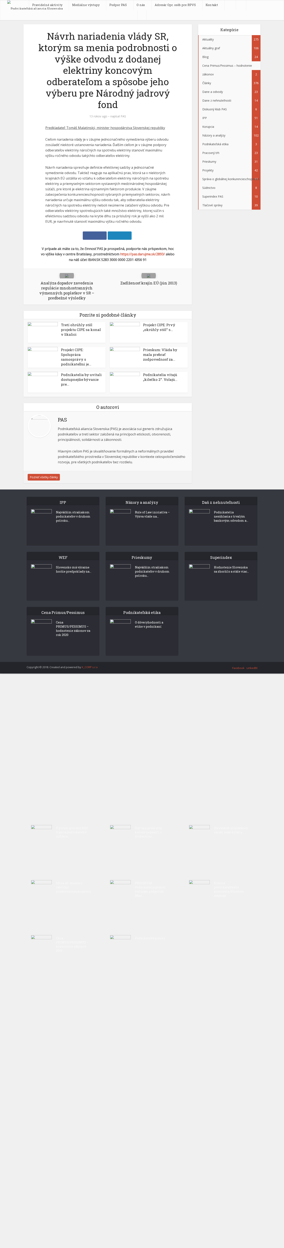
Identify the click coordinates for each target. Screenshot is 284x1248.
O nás (141, 5)
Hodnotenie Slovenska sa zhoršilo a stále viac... (231, 569)
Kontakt (212, 5)
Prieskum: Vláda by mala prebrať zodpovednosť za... (160, 354)
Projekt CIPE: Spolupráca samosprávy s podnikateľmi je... (76, 356)
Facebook (238, 668)
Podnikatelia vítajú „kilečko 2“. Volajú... (160, 377)
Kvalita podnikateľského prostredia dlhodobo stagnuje (229, 889)
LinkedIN (252, 668)
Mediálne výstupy (86, 5)
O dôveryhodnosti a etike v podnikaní (149, 624)
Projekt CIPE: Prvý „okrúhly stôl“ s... (159, 327)
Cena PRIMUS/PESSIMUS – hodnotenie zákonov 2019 (72, 944)
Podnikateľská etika (150, 938)
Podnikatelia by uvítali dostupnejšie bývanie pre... (81, 379)
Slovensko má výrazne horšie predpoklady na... (73, 569)
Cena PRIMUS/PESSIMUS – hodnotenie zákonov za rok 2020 (73, 628)
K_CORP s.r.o (90, 667)
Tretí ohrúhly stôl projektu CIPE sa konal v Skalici (81, 329)
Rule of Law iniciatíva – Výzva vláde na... (152, 514)
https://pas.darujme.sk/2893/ (142, 254)
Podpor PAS (118, 5)
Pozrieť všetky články (44, 477)
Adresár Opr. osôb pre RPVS (175, 5)
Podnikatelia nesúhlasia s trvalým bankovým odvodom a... (231, 516)
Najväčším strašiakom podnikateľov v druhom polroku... (73, 516)
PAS (123, 116)
